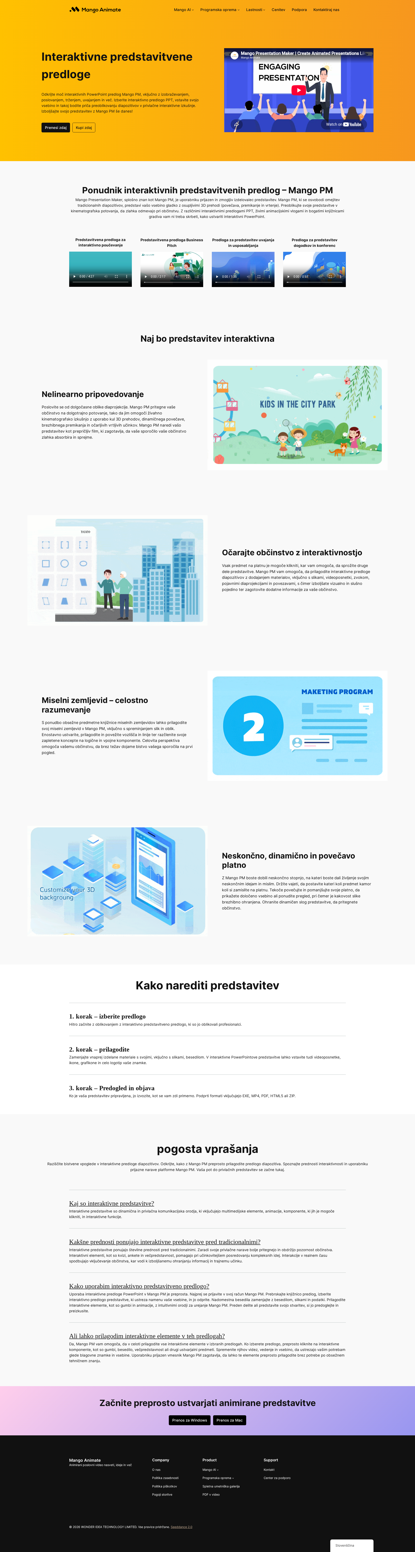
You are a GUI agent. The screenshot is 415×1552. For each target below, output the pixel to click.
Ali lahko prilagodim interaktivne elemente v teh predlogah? (147, 1336)
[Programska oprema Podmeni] (239, 10)
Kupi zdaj (84, 127)
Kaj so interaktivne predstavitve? (111, 1203)
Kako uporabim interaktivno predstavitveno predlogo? (139, 1286)
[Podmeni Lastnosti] (264, 10)
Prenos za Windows (189, 1420)
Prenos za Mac (230, 1420)
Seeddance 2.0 (181, 1527)
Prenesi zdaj (56, 127)
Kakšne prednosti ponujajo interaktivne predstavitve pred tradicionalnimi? (164, 1241)
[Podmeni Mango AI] (193, 10)
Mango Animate (85, 1460)
